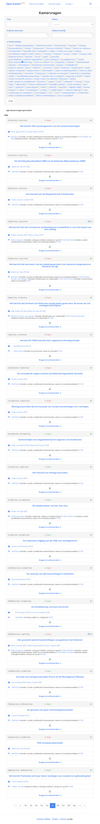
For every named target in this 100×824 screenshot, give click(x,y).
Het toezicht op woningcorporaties (50, 473)
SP (25, 235)
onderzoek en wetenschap (80, 73)
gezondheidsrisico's (68, 59)
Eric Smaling (17, 682)
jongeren (59, 65)
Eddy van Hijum (18, 445)
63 (42, 805)
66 (58, 805)
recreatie (78, 81)
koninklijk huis (72, 65)
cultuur (52, 51)
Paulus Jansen (34, 235)
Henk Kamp (68, 279)
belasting (82, 45)
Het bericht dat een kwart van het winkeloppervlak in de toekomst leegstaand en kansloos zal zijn (50, 265)
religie (11, 84)
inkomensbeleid (82, 62)
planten (73, 78)
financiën (28, 56)
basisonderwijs (60, 45)
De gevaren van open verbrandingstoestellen (50, 710)
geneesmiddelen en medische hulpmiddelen (25, 59)
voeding (43, 90)
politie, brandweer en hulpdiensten (21, 81)
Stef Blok (14, 137)
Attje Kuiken (16, 311)
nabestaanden (47, 70)
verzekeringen (32, 90)
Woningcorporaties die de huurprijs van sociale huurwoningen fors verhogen (50, 407)
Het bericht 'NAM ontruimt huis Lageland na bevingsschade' (50, 340)
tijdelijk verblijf (75, 87)
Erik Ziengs (19, 612)
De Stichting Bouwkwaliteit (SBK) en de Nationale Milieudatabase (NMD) (50, 161)
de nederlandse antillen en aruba (20, 53)
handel (81, 59)
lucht (56, 67)
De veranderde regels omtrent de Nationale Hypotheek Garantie (50, 373)
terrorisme (63, 87)
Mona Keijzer (17, 782)
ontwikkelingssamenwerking (28, 76)
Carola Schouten (18, 715)
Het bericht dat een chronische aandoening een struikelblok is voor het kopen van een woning (50, 228)
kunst (27, 67)
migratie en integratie (16, 70)
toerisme (86, 87)
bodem (67, 48)
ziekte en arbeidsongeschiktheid (20, 95)
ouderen (87, 76)
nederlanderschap (15, 73)
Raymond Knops (37, 445)
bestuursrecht (38, 48)
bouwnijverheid (14, 51)
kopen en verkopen (15, 67)
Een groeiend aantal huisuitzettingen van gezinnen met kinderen (50, 640)
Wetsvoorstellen (36, 4)
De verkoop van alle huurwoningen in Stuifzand (50, 574)
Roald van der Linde (20, 200)
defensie (78, 51)
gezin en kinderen (51, 59)
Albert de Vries (18, 167)
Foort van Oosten (37, 612)
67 (63, 805)
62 (36, 805)
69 (74, 805)
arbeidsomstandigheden (24, 45)
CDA (27, 445)
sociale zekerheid (74, 84)
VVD (80, 137)
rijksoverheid (21, 84)
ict (52, 62)
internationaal (23, 65)
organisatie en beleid (73, 76)
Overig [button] (68, 4)
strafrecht (52, 87)
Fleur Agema (16, 132)
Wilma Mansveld (78, 316)
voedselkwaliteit (55, 90)
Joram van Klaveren (20, 546)
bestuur (28, 48)
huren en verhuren (42, 62)
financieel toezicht (15, 56)
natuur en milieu (85, 70)
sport (10, 87)
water (85, 90)
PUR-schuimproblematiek (50, 743)
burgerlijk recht (29, 51)
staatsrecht (19, 87)
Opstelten (19, 617)
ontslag (11, 76)
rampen (51, 81)
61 (31, 805)
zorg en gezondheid (65, 95)
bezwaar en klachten (54, 48)
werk (57, 92)
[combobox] (27, 35)
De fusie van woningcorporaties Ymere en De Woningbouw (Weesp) (50, 677)
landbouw (37, 67)
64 (47, 805)
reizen (87, 81)
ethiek (74, 53)
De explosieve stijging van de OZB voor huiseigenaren (50, 541)
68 (69, 805)
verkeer (21, 90)
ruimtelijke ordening (57, 84)
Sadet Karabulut (33, 646)
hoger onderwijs (14, 62)
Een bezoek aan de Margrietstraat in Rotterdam (50, 194)
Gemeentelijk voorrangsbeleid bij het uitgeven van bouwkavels (50, 440)
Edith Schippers (17, 240)
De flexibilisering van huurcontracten (50, 607)
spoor (85, 84)
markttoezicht (76, 67)
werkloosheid (83, 92)
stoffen (43, 87)
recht (59, 81)
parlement (63, 78)
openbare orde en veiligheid (52, 76)
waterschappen (40, 92)
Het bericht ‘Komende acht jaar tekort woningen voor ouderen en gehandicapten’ (50, 776)
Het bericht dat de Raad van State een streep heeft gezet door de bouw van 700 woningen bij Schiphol (50, 304)
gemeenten (54, 56)
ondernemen (41, 73)
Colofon (40, 819)
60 (26, 805)
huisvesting (27, 62)
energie (67, 53)
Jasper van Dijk (17, 511)
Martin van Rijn (67, 652)
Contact (63, 819)
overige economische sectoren (20, 78)
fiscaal (37, 56)
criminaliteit (42, 51)
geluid (45, 56)
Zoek (10, 101)
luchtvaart (65, 67)
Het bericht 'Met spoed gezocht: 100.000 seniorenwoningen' (50, 126)
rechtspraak (68, 81)
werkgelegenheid (68, 92)
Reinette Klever (20, 346)
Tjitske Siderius (17, 235)
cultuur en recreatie (65, 51)
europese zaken (86, 53)
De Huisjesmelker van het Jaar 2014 (50, 506)
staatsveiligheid (32, 87)
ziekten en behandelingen (45, 95)
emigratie (57, 53)
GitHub (47, 819)
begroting (72, 45)
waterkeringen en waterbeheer (20, 92)
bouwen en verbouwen (82, 48)
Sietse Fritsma (33, 132)
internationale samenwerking (43, 65)
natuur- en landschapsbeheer (66, 70)
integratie (12, 65)
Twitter (55, 819)
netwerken (29, 73)
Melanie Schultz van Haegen (22, 316)
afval (10, 45)
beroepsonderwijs (15, 48)
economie (47, 53)
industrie (70, 62)
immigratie (60, 62)
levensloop (47, 67)
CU (27, 715)
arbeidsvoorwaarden (44, 45)
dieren (38, 53)
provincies (41, 81)
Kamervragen (55, 4)
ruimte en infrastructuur (38, 84)
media (87, 67)
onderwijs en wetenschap (58, 73)
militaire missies (33, 70)
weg (50, 92)
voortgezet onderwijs (72, 90)
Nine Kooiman (16, 646)
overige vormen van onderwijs (45, 78)
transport (11, 90)
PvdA (60, 139)
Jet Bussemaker (17, 516)
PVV (24, 132)
